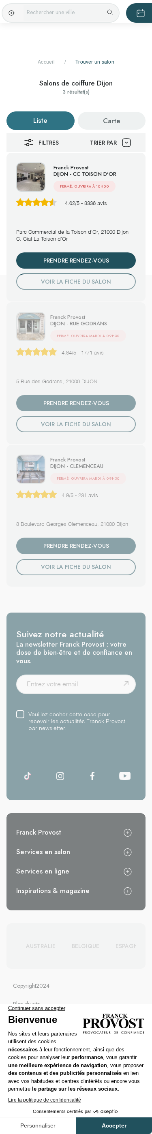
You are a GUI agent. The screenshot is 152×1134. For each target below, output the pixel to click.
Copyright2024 (31, 986)
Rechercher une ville (51, 12)
